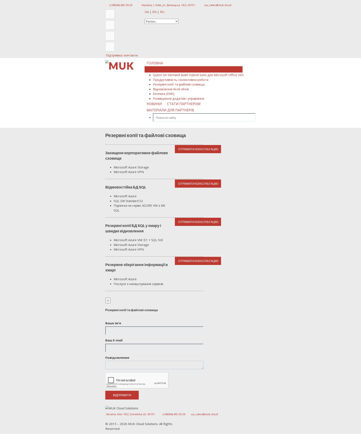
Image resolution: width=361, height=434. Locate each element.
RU (162, 12)
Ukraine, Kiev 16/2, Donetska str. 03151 (130, 414)
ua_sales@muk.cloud (217, 5)
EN (154, 12)
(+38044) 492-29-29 (120, 5)
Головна (155, 63)
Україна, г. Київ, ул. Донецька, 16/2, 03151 (168, 5)
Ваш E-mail (113, 340)
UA (147, 12)
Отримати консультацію (198, 149)
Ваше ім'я (113, 323)
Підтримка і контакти (122, 55)
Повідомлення (117, 357)
